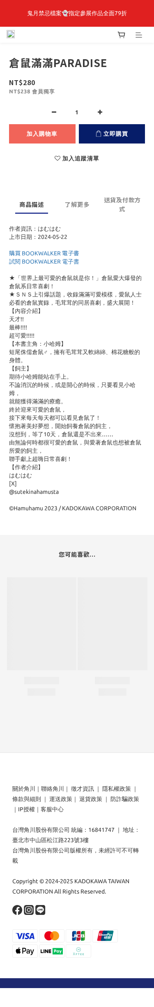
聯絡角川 (52, 788)
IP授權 (26, 809)
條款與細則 (26, 799)
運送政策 (60, 799)
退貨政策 (90, 799)
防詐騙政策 (124, 799)
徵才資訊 (82, 788)
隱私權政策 (116, 788)
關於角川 (23, 788)
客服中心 (52, 809)
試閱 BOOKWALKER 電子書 (44, 261)
